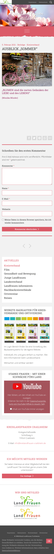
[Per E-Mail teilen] (50, 138)
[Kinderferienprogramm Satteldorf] (24, 246)
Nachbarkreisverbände (17, 289)
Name (5, 188)
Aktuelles (11, 260)
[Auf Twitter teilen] (34, 138)
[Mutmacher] (30, 246)
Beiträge (21, 44)
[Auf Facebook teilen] (29, 138)
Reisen (8, 297)
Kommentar (8, 165)
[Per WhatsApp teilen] (45, 138)
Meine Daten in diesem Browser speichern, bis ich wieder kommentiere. (28, 221)
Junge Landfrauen (15, 277)
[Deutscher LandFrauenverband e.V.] (27, 513)
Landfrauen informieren (18, 285)
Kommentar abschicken (26, 229)
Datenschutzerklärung (11, 550)
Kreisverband (33, 44)
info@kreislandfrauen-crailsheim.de (30, 443)
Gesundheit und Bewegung (20, 273)
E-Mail (6, 198)
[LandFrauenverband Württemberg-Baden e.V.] (27, 501)
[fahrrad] (27, 69)
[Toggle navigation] (27, 31)
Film (7, 269)
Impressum (32, 2)
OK (49, 541)
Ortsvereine (11, 293)
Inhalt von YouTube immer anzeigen (28, 409)
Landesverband (13, 281)
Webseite (6, 209)
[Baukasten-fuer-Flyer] (27, 330)
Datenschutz (43, 2)
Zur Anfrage (26, 476)
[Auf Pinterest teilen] (39, 138)
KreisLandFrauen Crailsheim (27, 15)
